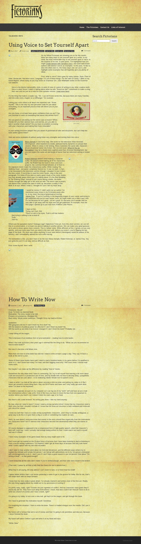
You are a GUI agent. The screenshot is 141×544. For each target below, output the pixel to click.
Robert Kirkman (31, 159)
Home (82, 27)
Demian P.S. (28, 306)
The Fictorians (92, 27)
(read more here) (62, 91)
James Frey (30, 196)
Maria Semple (30, 142)
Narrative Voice (69, 51)
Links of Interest (118, 27)
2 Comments (87, 51)
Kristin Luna (25, 51)
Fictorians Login (127, 540)
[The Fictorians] (27, 17)
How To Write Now (32, 299)
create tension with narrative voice (59, 64)
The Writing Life (39, 306)
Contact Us (104, 27)
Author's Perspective (37, 51)
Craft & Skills (50, 51)
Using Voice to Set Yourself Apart (49, 45)
